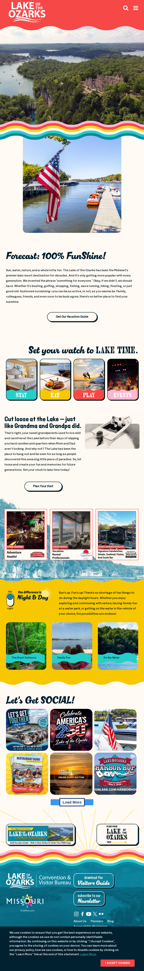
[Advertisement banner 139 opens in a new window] (25, 534)
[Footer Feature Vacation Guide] (40, 834)
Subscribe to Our (89, 899)
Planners (97, 921)
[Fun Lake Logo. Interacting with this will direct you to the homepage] (27, 12)
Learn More (88, 954)
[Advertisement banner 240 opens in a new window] (71, 534)
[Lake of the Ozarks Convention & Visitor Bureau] (38, 882)
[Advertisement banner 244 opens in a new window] (117, 534)
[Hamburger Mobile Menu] (135, 16)
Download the (94, 881)
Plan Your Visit (43, 486)
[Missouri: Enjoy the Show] (25, 904)
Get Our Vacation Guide (72, 316)
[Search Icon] (126, 8)
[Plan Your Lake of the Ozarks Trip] (117, 834)
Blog (110, 921)
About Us (80, 921)
